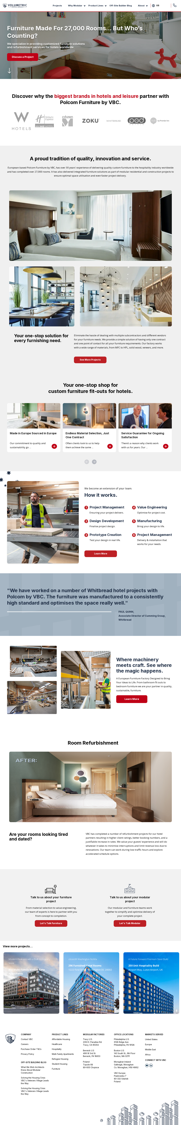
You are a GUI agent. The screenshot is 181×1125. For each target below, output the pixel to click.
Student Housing (59, 1064)
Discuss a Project (23, 56)
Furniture (56, 1069)
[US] (153, 6)
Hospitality (57, 1049)
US (157, 5)
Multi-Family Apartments (63, 1054)
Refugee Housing (60, 1059)
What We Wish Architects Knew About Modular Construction (32, 1070)
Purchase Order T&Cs (31, 1049)
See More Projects (90, 359)
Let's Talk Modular (129, 923)
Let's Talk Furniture (51, 923)
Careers (24, 1044)
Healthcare (57, 1044)
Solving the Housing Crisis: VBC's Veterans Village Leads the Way (35, 1080)
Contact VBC (27, 1039)
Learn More (100, 553)
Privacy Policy (27, 1054)
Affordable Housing (61, 1039)
